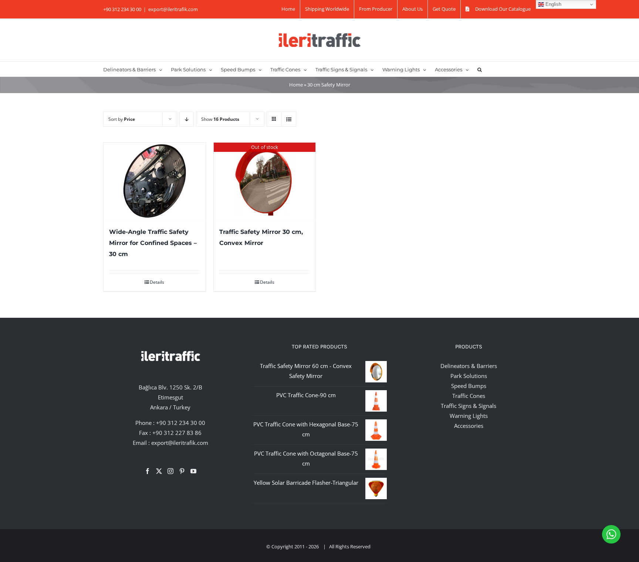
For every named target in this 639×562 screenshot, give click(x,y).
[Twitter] (159, 471)
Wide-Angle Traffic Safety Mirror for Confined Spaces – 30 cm (153, 243)
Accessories (468, 425)
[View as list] (288, 119)
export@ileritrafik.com (173, 9)
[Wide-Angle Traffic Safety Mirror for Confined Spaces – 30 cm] (155, 181)
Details (157, 282)
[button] (479, 69)
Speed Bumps (468, 385)
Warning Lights (469, 415)
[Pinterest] (182, 471)
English (552, 4)
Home (296, 84)
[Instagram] (170, 471)
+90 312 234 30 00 (180, 422)
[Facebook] (148, 471)
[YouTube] (193, 471)
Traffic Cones (468, 395)
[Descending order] (186, 119)
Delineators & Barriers (468, 365)
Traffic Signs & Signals (468, 405)
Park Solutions (468, 375)
